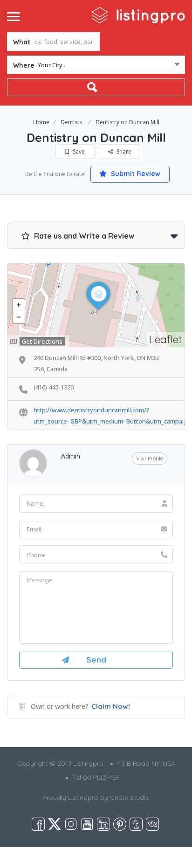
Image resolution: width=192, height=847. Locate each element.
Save (78, 151)
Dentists (71, 122)
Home (41, 122)
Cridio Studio (130, 797)
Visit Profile (149, 458)
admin (70, 456)
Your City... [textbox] (52, 65)
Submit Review (134, 173)
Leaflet (165, 339)
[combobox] (96, 67)
